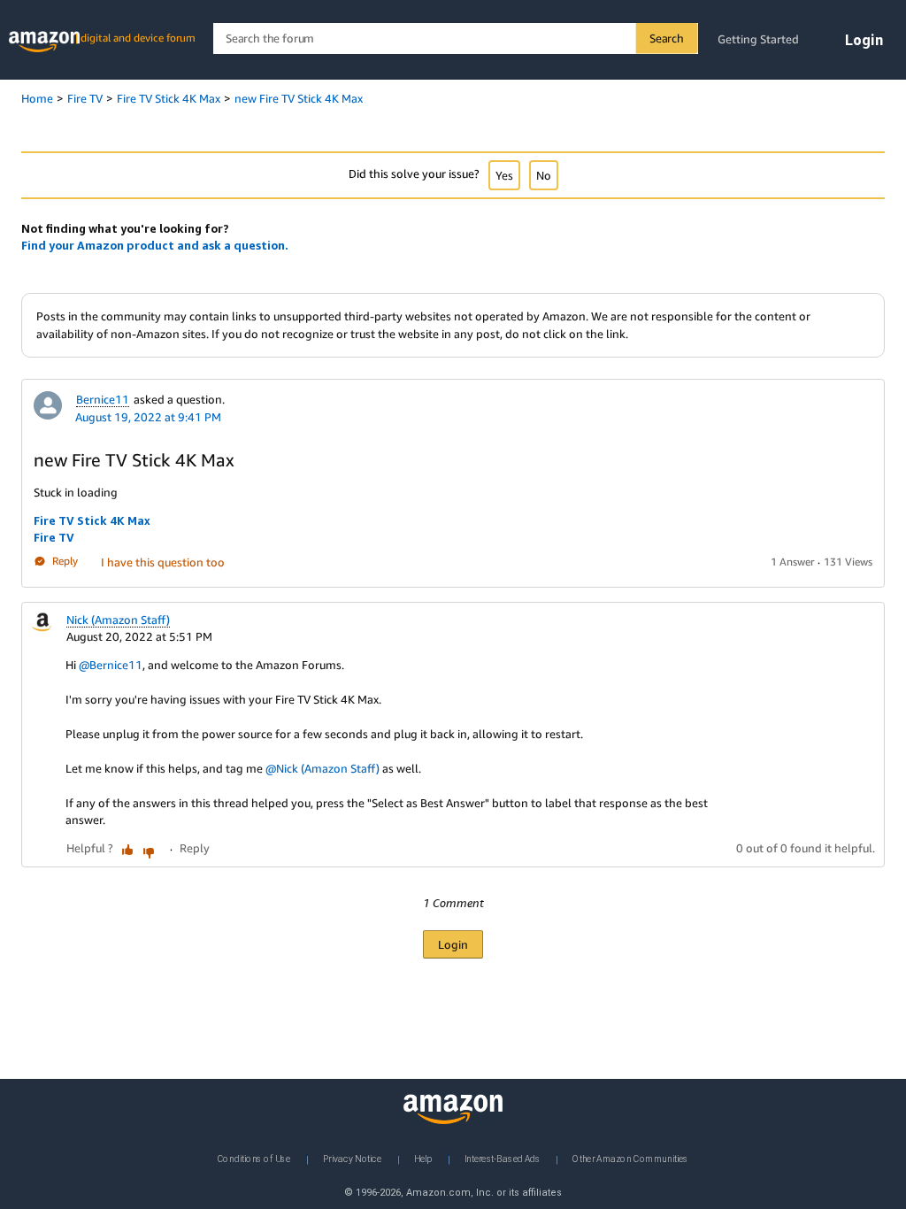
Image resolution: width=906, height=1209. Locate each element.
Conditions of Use (254, 1158)
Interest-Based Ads (503, 1158)
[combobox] (455, 38)
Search (666, 38)
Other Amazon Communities (630, 1158)
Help (423, 1158)
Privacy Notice (352, 1158)
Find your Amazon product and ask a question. (154, 245)
